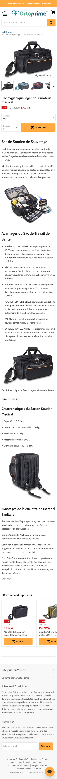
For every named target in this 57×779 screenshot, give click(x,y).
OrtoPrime (7, 32)
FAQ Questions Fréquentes (18, 765)
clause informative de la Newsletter (17, 737)
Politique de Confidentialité (16, 759)
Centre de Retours (23, 768)
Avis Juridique (16, 762)
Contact (38, 768)
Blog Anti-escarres (39, 765)
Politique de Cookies (39, 759)
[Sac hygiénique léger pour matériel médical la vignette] (8, 86)
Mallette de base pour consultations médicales (15, 633)
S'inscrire (45, 746)
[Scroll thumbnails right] (52, 86)
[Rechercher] (51, 22)
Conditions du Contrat (34, 762)
